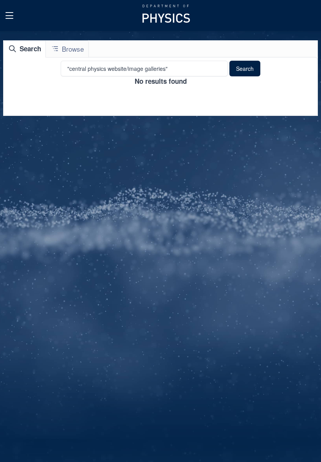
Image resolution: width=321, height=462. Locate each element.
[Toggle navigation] (9, 15)
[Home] (166, 15)
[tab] (24, 49)
